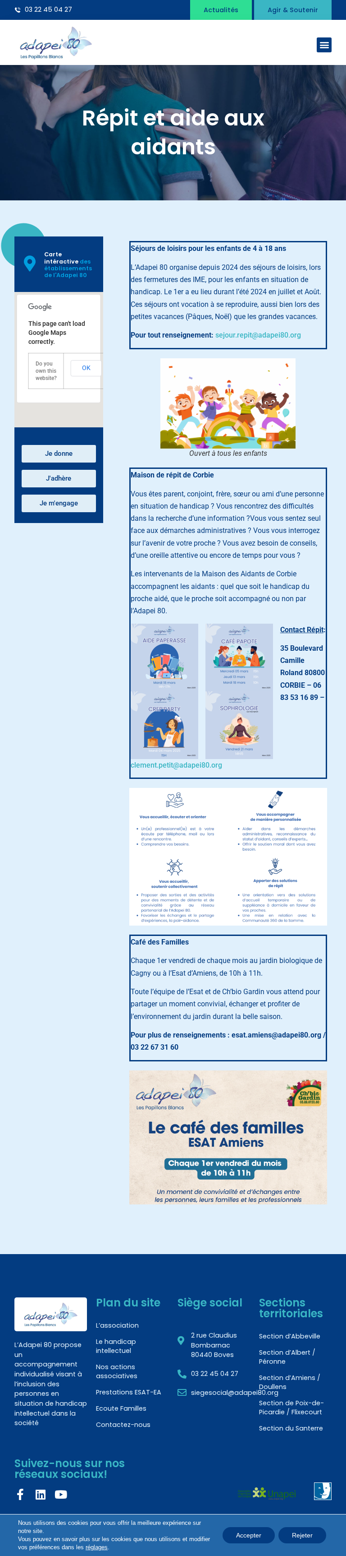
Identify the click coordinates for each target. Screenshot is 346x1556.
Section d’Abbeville (289, 1336)
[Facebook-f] (20, 1494)
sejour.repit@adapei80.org (258, 335)
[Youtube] (60, 1494)
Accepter (248, 1535)
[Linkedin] (40, 1494)
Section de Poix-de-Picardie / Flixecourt (291, 1408)
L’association (117, 1325)
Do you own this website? (46, 371)
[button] (324, 44)
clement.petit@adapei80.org (176, 765)
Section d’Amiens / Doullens (289, 1382)
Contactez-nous (123, 1424)
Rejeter (302, 1535)
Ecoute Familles (121, 1408)
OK (86, 367)
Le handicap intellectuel (116, 1346)
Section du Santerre (291, 1428)
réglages (97, 1547)
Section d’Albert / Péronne (287, 1357)
